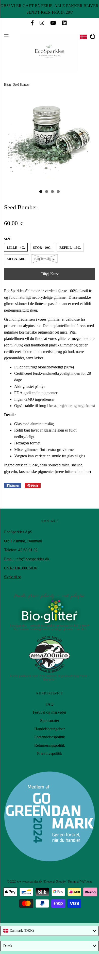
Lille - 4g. (16, 247)
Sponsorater (49, 720)
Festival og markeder (49, 712)
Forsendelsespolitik (49, 737)
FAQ (49, 704)
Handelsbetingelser (49, 729)
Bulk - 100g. (44, 259)
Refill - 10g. (70, 247)
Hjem (7, 84)
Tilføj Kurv (50, 274)
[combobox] (49, 931)
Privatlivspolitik (49, 753)
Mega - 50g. (16, 259)
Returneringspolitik (49, 745)
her (87, 471)
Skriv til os (12, 577)
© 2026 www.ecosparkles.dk (24, 881)
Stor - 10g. (42, 247)
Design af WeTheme (80, 881)
